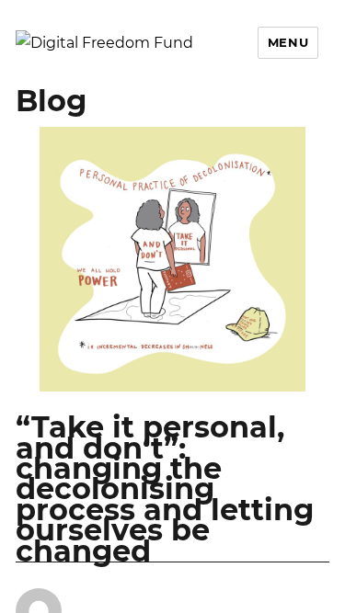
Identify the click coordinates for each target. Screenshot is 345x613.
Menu (288, 42)
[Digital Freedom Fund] (104, 42)
